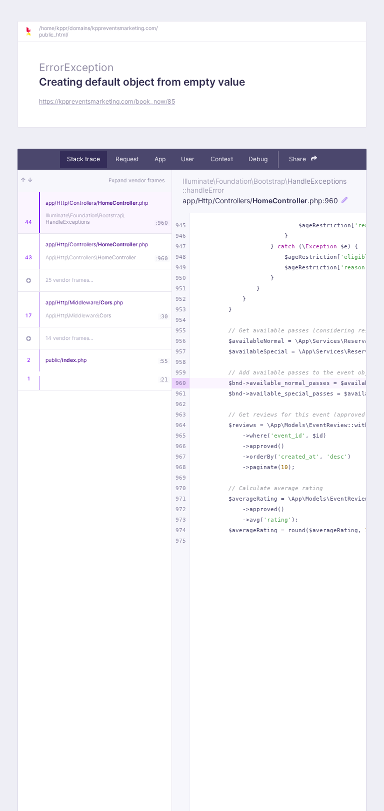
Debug (258, 159)
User (187, 159)
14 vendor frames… (70, 338)
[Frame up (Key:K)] (23, 181)
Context (221, 159)
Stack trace (83, 159)
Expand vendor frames (136, 180)
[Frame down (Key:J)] (30, 181)
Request (127, 159)
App (160, 159)
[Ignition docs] (32, 31)
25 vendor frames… (70, 280)
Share (298, 159)
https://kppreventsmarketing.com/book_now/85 (107, 101)
